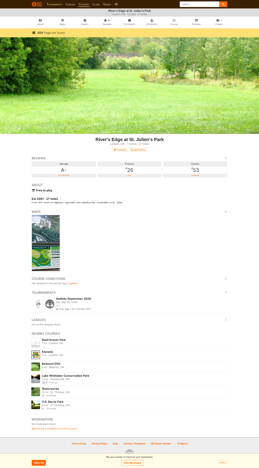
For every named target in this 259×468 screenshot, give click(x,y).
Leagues (70, 4)
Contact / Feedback (134, 443)
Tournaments (54, 4)
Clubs (96, 4)
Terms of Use (79, 443)
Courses (84, 4)
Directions (121, 150)
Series (107, 4)
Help (115, 443)
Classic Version (162, 443)
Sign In (183, 443)
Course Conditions (48, 279)
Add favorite (139, 150)
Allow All (39, 462)
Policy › (223, 463)
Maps (36, 212)
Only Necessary (132, 462)
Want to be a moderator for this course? (54, 428)
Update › (74, 283)
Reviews (38, 158)
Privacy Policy (99, 443)
